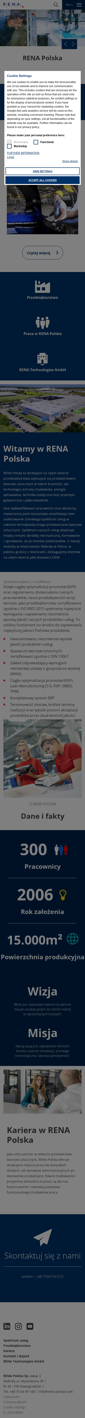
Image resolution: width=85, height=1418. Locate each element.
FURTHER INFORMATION (23, 153)
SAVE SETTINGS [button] (42, 171)
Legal (10, 157)
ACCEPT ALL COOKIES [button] (43, 180)
